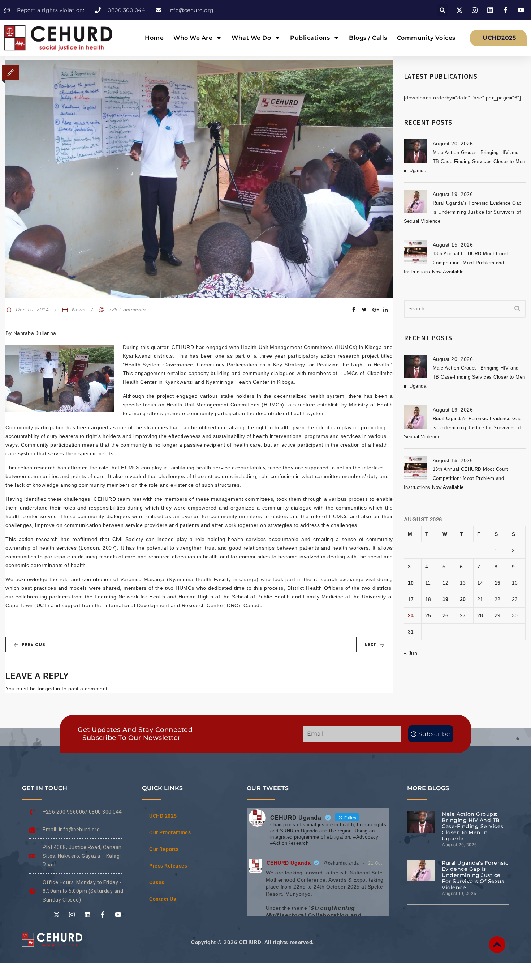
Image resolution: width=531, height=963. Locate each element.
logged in (49, 688)
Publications (310, 37)
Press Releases (168, 866)
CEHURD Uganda (289, 863)
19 (445, 599)
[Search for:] (465, 309)
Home (154, 37)
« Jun (411, 653)
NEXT (370, 645)
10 (411, 583)
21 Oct (375, 863)
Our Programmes (170, 832)
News (78, 309)
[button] (442, 10)
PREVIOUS (33, 645)
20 (463, 599)
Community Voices (426, 37)
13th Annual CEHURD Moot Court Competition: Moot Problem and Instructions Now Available (456, 262)
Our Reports (164, 849)
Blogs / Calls (368, 37)
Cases (156, 882)
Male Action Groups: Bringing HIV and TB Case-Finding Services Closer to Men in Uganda (464, 161)
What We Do (251, 37)
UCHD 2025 (163, 816)
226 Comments (127, 309)
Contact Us (162, 899)
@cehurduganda (341, 863)
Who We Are (192, 37)
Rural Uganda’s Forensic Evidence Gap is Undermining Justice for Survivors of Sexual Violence (463, 212)
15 (498, 583)
